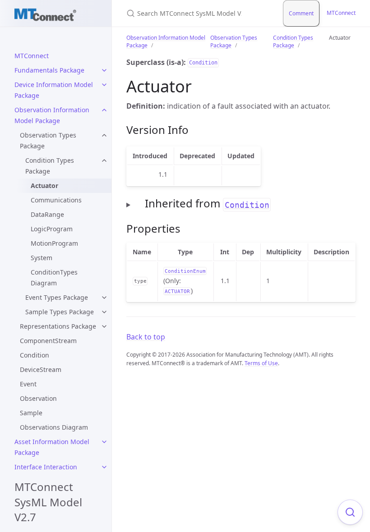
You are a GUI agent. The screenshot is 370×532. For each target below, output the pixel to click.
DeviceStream (40, 369)
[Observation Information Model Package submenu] (104, 110)
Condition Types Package (49, 165)
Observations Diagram (54, 427)
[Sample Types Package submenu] (104, 312)
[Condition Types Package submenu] (104, 160)
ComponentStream (48, 340)
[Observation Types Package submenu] (104, 135)
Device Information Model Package (53, 90)
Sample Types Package (59, 311)
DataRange (47, 214)
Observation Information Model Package (51, 115)
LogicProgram (52, 229)
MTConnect (31, 55)
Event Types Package (56, 297)
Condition (34, 355)
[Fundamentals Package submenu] (104, 70)
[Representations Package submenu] (104, 326)
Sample (31, 412)
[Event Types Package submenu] (104, 297)
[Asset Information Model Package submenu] (104, 442)
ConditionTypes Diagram (54, 277)
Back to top (145, 337)
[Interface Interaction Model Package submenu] (104, 467)
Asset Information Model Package (51, 447)
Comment (301, 13)
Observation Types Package (48, 140)
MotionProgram (54, 243)
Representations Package (58, 326)
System (41, 257)
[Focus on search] (350, 512)
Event (28, 384)
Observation (38, 398)
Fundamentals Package (49, 70)
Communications (56, 200)
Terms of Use (261, 363)
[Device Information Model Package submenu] (104, 85)
